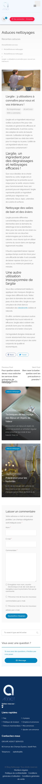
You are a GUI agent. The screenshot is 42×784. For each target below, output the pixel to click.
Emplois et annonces (31, 722)
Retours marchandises (11, 726)
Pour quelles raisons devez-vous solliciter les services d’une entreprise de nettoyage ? (11, 375)
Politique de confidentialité (16, 773)
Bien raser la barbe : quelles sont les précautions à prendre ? (31, 373)
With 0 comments (13, 113)
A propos (26, 718)
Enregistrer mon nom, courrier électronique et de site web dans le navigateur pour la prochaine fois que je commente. (21, 588)
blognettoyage (14, 109)
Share (11, 355)
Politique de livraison (11, 722)
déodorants (23, 308)
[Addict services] (5, 6)
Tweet (23, 355)
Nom (8, 527)
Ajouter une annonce (31, 730)
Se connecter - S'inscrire (23, 19)
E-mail (9, 539)
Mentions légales (21, 770)
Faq (4, 718)
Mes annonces (28, 726)
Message (22, 660)
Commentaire (11, 550)
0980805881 (18, 752)
